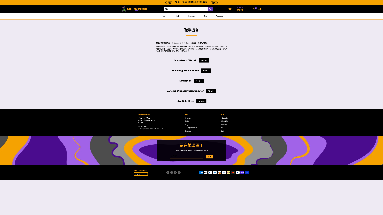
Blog (205, 16)
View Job (204, 60)
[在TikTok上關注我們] (179, 172)
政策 (222, 131)
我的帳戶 (240, 10)
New (163, 16)
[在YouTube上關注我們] (175, 172)
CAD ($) (137, 174)
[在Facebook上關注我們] (167, 172)
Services (191, 16)
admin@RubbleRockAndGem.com (150, 129)
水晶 (177, 16)
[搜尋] (210, 9)
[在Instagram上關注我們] (171, 172)
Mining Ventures (191, 128)
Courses (188, 131)
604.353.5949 (142, 126)
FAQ (222, 128)
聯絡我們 (224, 121)
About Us (219, 16)
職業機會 (224, 124)
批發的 (187, 121)
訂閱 (209, 157)
